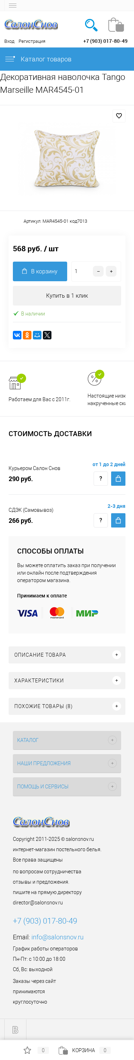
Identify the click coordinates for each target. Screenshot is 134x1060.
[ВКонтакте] (17, 335)
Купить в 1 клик (67, 295)
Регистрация (32, 41)
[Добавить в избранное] (119, 116)
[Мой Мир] (37, 335)
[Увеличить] (67, 159)
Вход (9, 41)
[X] (47, 335)
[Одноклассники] (27, 335)
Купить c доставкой (118, 478)
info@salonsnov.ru (57, 937)
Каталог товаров (45, 59)
